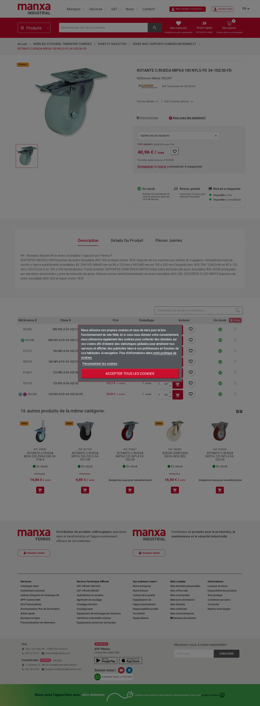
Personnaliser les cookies (99, 363)
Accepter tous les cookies (130, 373)
